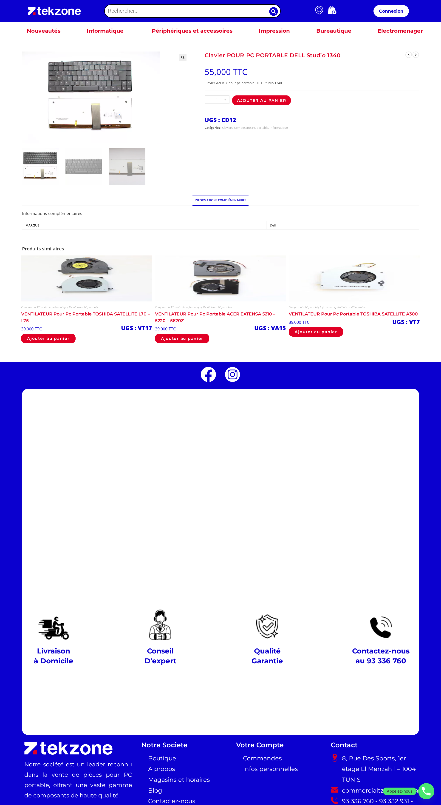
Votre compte (260, 745)
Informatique (279, 128)
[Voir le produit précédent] (408, 55)
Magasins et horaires (179, 779)
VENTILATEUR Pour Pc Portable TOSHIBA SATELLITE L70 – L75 (85, 317)
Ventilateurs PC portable (83, 307)
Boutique (162, 758)
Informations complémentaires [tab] (220, 200)
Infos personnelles (270, 769)
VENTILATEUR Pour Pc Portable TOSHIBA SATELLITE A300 (353, 314)
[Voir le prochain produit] (416, 55)
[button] (183, 57)
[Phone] (426, 791)
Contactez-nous (171, 801)
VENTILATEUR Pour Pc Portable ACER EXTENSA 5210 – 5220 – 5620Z (215, 317)
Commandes (262, 758)
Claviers (227, 128)
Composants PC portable (251, 128)
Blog (155, 790)
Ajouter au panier (261, 100)
